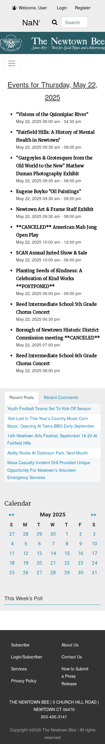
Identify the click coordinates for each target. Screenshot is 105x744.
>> (94, 514)
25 (12, 572)
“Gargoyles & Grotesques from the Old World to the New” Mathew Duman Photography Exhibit (54, 165)
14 (53, 553)
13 (39, 553)
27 (12, 534)
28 (25, 534)
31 (94, 572)
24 (94, 563)
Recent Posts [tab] (21, 397)
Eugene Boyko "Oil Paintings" (48, 191)
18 (12, 563)
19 (25, 563)
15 (67, 553)
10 (94, 544)
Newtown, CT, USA (30, 22)
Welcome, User (33, 8)
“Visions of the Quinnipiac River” (52, 114)
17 (94, 553)
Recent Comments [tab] (61, 397)
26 (25, 572)
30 (53, 534)
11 (12, 553)
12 (25, 553)
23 (80, 563)
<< (11, 514)
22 (67, 563)
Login (62, 8)
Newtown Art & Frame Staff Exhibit (55, 209)
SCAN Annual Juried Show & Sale (51, 253)
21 (53, 563)
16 (80, 553)
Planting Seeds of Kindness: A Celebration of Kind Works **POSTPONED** (49, 278)
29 (39, 534)
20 (39, 563)
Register (82, 8)
